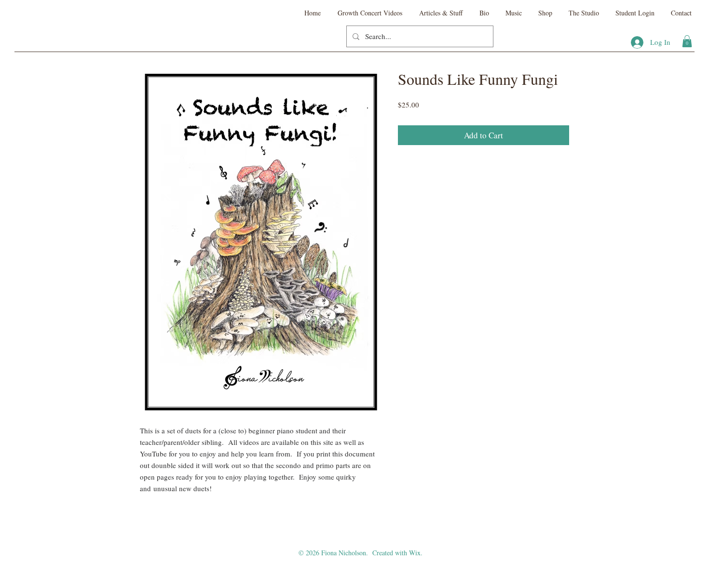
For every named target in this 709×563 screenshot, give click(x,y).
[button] (687, 41)
